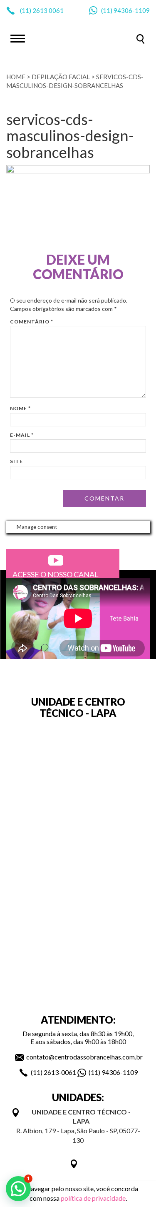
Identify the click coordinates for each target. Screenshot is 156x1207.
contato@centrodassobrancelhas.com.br (84, 1057)
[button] (18, 1188)
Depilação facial (61, 76)
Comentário (31, 321)
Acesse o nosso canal (55, 574)
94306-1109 (132, 10)
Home (15, 76)
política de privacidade (93, 1198)
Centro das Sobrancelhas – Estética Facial (78, 37)
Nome (20, 408)
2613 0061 (48, 10)
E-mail (22, 435)
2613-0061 (60, 1072)
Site (16, 461)
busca (140, 39)
